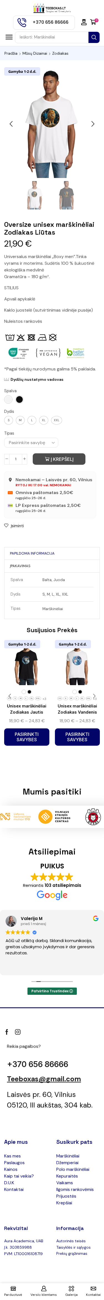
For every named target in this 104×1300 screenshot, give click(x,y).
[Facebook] (6, 1032)
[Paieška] (94, 37)
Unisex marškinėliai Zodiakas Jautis (26, 709)
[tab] (32, 553)
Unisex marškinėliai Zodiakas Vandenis (77, 709)
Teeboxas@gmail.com (44, 1079)
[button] (84, 22)
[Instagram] (18, 1032)
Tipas (9, 433)
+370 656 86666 (37, 1064)
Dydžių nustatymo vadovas (37, 379)
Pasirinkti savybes (27, 736)
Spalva (10, 391)
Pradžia (10, 53)
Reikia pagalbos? (24, 1046)
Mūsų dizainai (34, 53)
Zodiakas (60, 53)
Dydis (9, 411)
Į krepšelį (62, 459)
